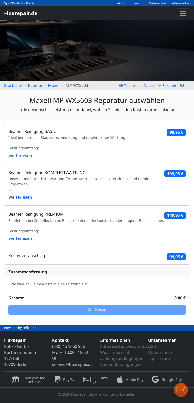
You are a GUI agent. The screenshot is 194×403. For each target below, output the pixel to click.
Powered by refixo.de (20, 327)
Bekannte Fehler (176, 85)
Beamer (35, 85)
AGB (120, 3)
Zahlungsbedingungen (121, 358)
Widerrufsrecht (114, 352)
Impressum (136, 3)
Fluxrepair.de (20, 13)
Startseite (13, 85)
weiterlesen (20, 155)
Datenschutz (158, 3)
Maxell (54, 85)
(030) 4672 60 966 (21, 3)
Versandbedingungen (121, 364)
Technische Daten (139, 85)
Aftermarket (181, 3)
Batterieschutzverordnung (125, 346)
